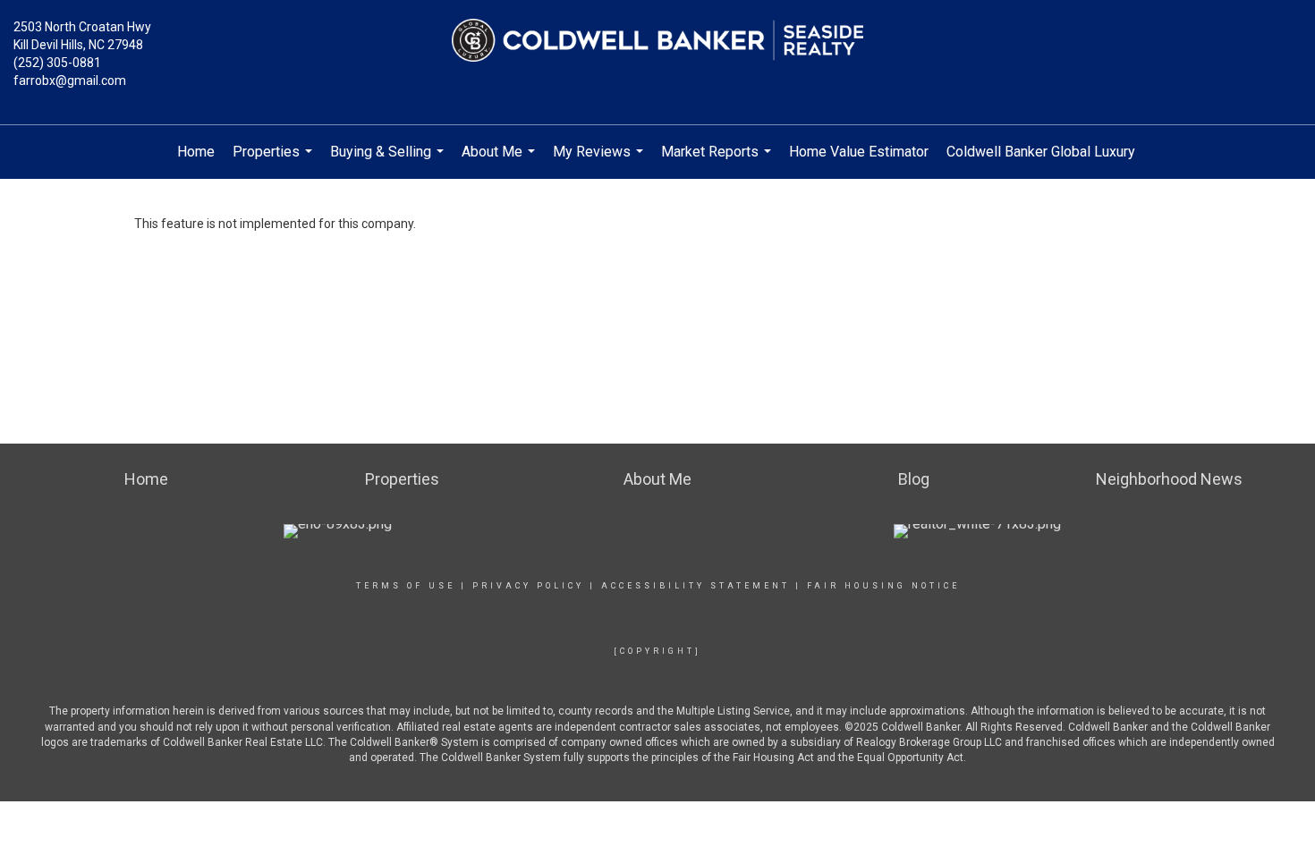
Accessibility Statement (695, 585)
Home (196, 151)
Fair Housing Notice (883, 585)
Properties (275, 161)
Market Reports (718, 161)
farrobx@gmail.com (69, 80)
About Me (500, 161)
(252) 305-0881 (57, 62)
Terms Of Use (405, 585)
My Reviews (600, 161)
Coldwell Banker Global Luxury (1040, 151)
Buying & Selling (389, 161)
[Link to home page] (657, 40)
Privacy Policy (528, 585)
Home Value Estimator (859, 151)
